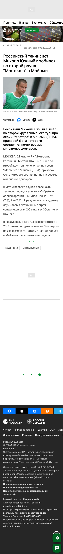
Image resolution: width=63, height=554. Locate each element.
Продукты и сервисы (47, 435)
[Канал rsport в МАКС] (9, 411)
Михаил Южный (28, 161)
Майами (25, 170)
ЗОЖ (52, 429)
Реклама (27, 435)
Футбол (7, 429)
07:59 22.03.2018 (12, 45)
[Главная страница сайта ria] (3, 30)
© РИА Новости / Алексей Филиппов (19, 111)
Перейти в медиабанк (47, 111)
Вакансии (8, 448)
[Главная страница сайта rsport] (19, 30)
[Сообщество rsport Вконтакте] (34, 411)
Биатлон (42, 429)
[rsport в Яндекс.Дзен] (22, 411)
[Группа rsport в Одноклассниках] (47, 411)
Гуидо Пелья (11, 247)
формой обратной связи (33, 513)
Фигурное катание (24, 429)
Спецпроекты (11, 435)
